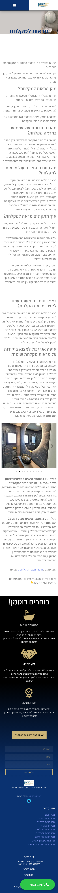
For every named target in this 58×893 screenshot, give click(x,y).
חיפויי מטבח (36, 570)
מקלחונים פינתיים (46, 822)
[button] (14, 5)
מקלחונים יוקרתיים (45, 833)
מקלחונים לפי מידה (45, 836)
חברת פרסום (35, 796)
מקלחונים (23, 570)
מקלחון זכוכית (47, 825)
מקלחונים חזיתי (47, 818)
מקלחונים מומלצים (45, 829)
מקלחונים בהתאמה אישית (41, 844)
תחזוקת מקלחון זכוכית (43, 840)
